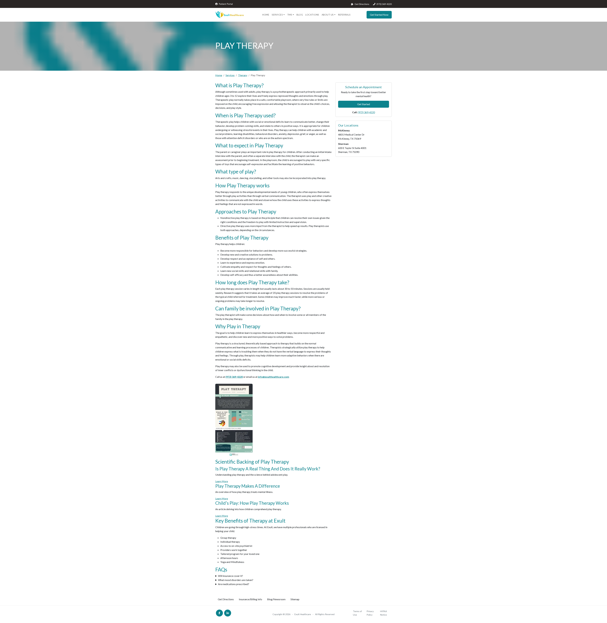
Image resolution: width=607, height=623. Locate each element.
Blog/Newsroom (276, 599)
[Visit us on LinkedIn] (227, 613)
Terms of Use (357, 613)
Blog (300, 14)
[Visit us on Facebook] (219, 613)
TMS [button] (289, 14)
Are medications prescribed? (233, 584)
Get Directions (362, 4)
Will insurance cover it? (230, 575)
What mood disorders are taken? (235, 579)
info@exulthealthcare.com (273, 376)
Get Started (363, 104)
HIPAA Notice (383, 613)
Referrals (344, 14)
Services (230, 75)
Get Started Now (379, 14)
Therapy (242, 75)
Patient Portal (226, 4)
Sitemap (295, 599)
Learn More (221, 481)
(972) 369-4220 (384, 4)
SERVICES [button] (277, 14)
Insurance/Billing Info (250, 599)
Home (265, 14)
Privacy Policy (370, 613)
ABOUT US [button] (328, 14)
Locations (312, 14)
